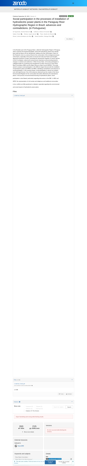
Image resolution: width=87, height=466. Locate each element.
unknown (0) (39, 408)
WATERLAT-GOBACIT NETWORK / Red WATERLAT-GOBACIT (36, 9)
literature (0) (29, 406)
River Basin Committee (21, 457)
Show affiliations (69, 38)
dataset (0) (39, 406)
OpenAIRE (21, 446)
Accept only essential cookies (64, 462)
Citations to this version (32, 411)
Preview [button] (62, 393)
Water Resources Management (23, 459)
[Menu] (73, 3)
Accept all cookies (50, 462)
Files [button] (17, 380)
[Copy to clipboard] (71, 459)
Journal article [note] (63, 16)
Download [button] (70, 393)
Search (69, 407)
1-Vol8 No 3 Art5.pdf (19, 383)
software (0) (29, 408)
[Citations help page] (20, 401)
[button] (43, 95)
